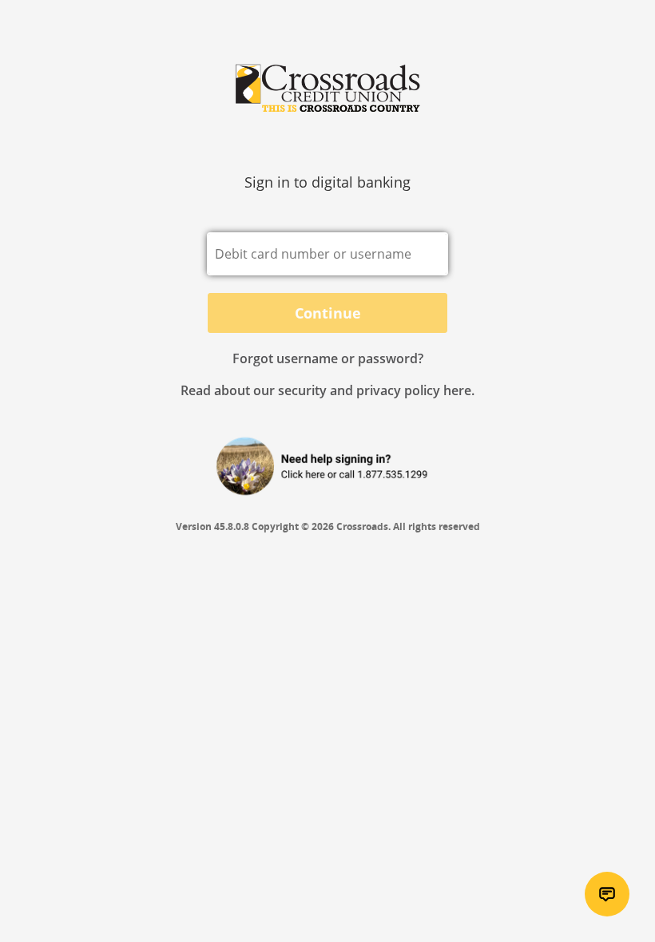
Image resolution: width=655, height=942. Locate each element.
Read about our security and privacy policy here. (327, 390)
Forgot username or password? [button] (327, 358)
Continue (328, 313)
